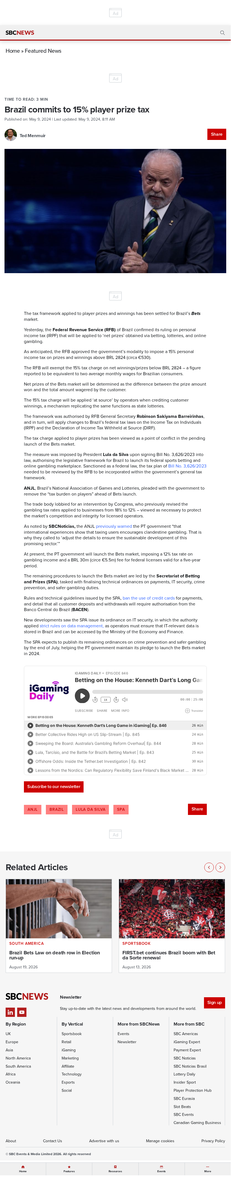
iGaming (69, 1050)
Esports (68, 1082)
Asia (9, 1050)
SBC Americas (186, 1034)
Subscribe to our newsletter (53, 786)
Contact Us (52, 1141)
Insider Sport (185, 1082)
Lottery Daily (184, 1074)
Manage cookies (160, 1141)
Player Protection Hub (193, 1090)
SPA (121, 809)
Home (13, 51)
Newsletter (127, 1042)
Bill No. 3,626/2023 (187, 466)
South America (18, 1066)
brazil (57, 809)
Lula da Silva (90, 809)
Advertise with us (104, 1141)
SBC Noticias (185, 1058)
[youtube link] (21, 1012)
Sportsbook (72, 1034)
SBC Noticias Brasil (190, 1066)
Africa (10, 1074)
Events (123, 1034)
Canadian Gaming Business (197, 1123)
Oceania (13, 1082)
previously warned (113, 526)
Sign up (214, 1002)
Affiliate (68, 1066)
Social (67, 1090)
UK (8, 1034)
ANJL (33, 809)
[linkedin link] (10, 1012)
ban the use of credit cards (149, 598)
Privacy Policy (213, 1141)
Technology (72, 1074)
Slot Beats (182, 1107)
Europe (12, 1042)
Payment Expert (187, 1050)
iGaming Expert (187, 1042)
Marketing (70, 1058)
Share (217, 134)
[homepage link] (20, 33)
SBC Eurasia (184, 1099)
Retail (66, 1042)
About (11, 1141)
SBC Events (184, 1115)
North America (18, 1058)
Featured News (43, 51)
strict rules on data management (71, 626)
